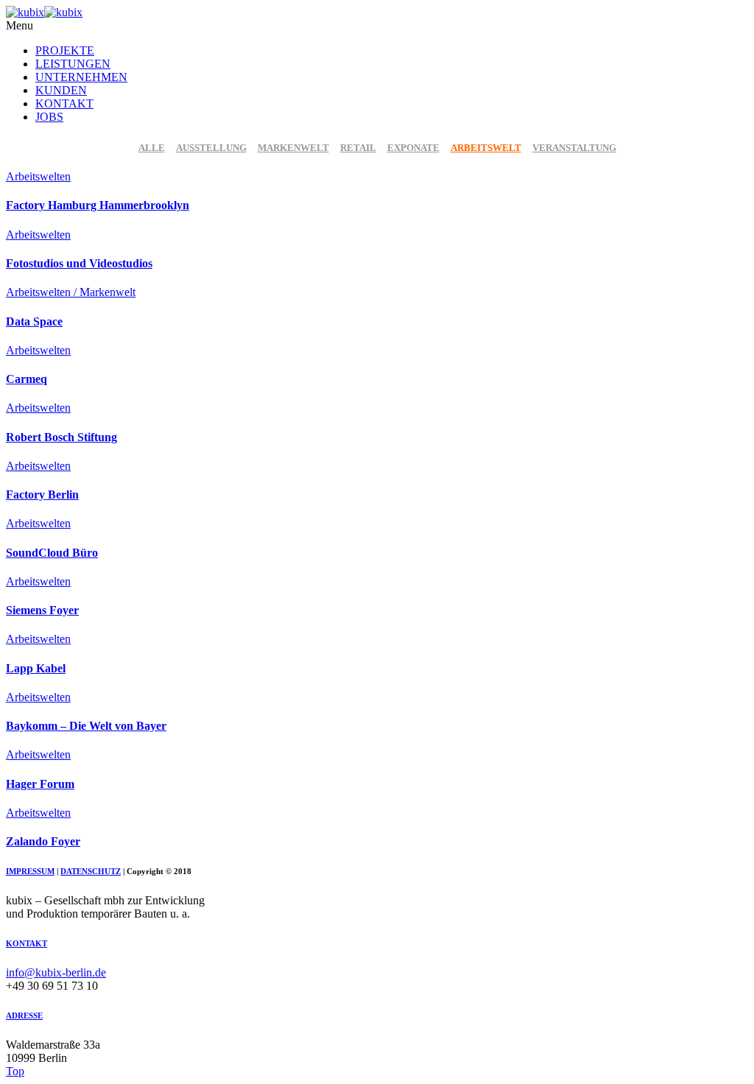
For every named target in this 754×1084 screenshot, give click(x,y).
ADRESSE (24, 1015)
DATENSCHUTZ (90, 871)
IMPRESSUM (30, 871)
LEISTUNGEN (72, 63)
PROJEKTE (64, 50)
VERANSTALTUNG (574, 147)
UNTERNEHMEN (81, 77)
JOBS (49, 116)
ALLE (151, 147)
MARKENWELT (293, 147)
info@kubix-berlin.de (56, 972)
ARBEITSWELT (486, 147)
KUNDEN (61, 90)
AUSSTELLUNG (211, 147)
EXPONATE (413, 147)
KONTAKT (64, 103)
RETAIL (358, 147)
